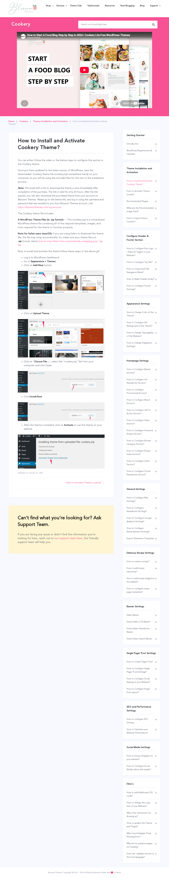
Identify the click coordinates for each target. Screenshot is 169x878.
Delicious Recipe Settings (140, 553)
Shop (48, 6)
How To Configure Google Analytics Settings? (139, 520)
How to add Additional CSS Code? (140, 794)
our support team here (68, 538)
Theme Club (76, 6)
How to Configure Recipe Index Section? (139, 452)
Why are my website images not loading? (139, 845)
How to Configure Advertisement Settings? (138, 530)
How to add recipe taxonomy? (135, 570)
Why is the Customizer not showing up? (139, 815)
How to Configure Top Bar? (140, 262)
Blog (142, 6)
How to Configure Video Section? (138, 422)
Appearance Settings (138, 304)
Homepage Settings (138, 361)
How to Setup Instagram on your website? (140, 757)
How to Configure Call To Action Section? (139, 412)
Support (154, 6)
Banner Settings (135, 606)
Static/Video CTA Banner (138, 622)
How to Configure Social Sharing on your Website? (138, 680)
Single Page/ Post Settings (141, 653)
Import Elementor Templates (140, 539)
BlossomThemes (55, 873)
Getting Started (135, 135)
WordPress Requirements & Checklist (139, 152)
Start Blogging (127, 6)
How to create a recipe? (138, 562)
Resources (110, 6)
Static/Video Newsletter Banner (138, 630)
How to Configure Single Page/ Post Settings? (138, 670)
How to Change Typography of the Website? (140, 334)
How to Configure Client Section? (138, 463)
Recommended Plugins (137, 201)
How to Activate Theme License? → (85, 483)
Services (60, 6)
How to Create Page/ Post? (140, 662)
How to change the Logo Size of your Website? (138, 804)
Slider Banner (133, 615)
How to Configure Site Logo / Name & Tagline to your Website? (140, 252)
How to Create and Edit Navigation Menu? (138, 271)
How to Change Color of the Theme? (140, 314)
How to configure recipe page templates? (138, 590)
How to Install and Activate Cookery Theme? (139, 183)
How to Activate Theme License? (138, 193)
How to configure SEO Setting (137, 721)
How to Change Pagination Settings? (139, 344)
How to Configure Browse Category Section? (139, 442)
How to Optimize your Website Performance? (137, 731)
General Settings (136, 489)
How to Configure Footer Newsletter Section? (139, 473)
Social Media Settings (138, 747)
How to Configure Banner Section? (139, 371)
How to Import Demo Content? (137, 220)
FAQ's (130, 784)
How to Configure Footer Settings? (139, 287)
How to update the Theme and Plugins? (139, 825)
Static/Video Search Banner (139, 639)
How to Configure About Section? (138, 402)
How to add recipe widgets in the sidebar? (140, 580)
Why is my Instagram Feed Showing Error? (139, 835)
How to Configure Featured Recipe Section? (140, 432)
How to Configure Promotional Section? (137, 391)
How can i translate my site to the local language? (140, 855)
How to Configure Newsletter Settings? (137, 510)
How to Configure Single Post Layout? (138, 691)
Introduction (132, 144)
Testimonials (93, 6)
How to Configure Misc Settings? (137, 499)
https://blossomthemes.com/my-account (39, 207)
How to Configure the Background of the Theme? (139, 324)
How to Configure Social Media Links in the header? (139, 768)
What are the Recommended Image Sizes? (140, 210)
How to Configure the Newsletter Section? (137, 381)
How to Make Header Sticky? (140, 279)
